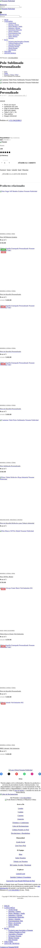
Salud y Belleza (12, 36)
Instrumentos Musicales (15, 29)
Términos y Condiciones (20, 823)
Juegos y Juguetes (13, 31)
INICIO (6, 19)
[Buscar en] (21, 7)
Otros (13, 233)
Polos (1, 630)
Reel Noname (12, 50)
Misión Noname (13, 48)
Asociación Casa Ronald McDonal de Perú (20, 881)
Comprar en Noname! (9, 947)
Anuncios (20, 819)
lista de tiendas (19, 790)
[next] (38, 88)
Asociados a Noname (14, 45)
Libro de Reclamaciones (21, 826)
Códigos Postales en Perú (15, 43)
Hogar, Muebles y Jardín (15, 26)
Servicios (11, 38)
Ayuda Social (12, 23)
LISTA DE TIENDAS (10, 53)
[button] (3, 5)
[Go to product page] (20, 210)
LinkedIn (14, 170)
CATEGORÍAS (8, 21)
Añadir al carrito (27, 163)
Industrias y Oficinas (14, 28)
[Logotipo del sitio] (7, 1)
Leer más (37, 480)
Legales (20, 808)
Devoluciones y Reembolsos (20, 833)
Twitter (9, 170)
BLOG (6, 40)
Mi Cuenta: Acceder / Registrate (20, 865)
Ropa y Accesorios (13, 35)
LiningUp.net (20, 874)
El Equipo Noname (13, 46)
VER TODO (7, 51)
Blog (20, 854)
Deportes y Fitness (13, 24)
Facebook (3, 170)
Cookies (20, 812)
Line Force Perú (20, 846)
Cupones (20, 815)
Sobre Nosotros (20, 858)
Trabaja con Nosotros (20, 861)
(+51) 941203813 (13, 58)
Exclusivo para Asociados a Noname (18, 41)
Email (19, 170)
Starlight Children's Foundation (20, 877)
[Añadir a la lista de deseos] (40, 234)
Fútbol (13, 291)
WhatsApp (25, 170)
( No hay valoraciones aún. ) (17, 95)
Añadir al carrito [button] (37, 194)
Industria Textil (4, 519)
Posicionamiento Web (14, 33)
